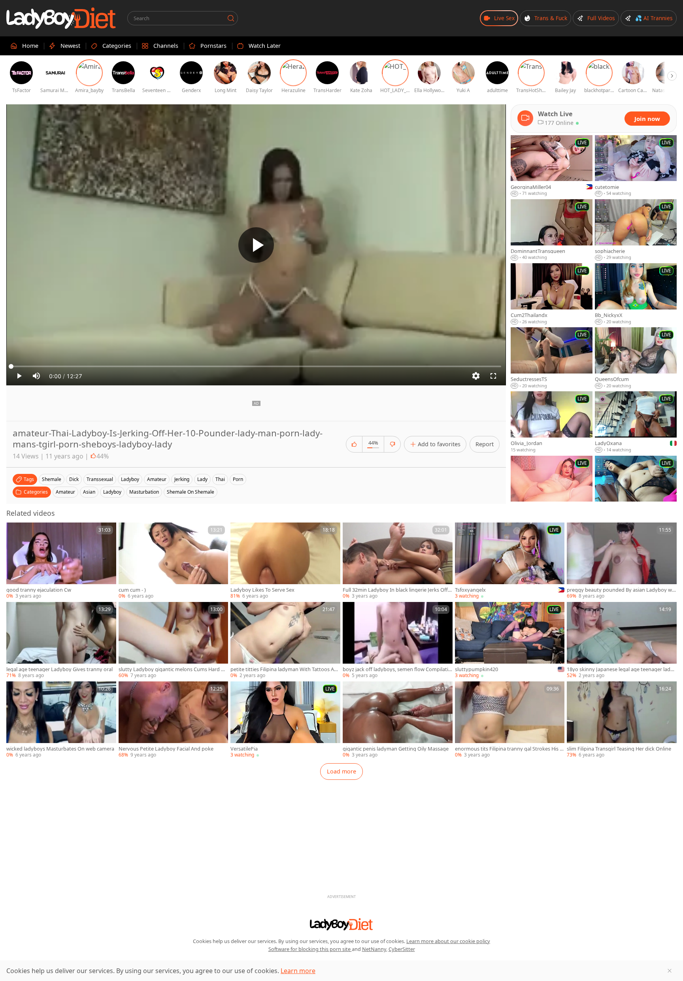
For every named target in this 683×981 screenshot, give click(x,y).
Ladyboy (112, 492)
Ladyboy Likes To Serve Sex (262, 589)
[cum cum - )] (173, 561)
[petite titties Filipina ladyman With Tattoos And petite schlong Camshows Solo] (285, 640)
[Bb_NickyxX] (636, 294)
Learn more (298, 970)
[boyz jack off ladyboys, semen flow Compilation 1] (398, 640)
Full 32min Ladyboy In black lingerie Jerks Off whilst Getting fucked (395, 589)
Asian (89, 492)
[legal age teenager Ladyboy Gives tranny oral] (61, 640)
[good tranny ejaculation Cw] (61, 561)
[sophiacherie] (636, 230)
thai (220, 479)
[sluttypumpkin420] (510, 640)
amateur (156, 479)
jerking (181, 479)
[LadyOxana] (636, 422)
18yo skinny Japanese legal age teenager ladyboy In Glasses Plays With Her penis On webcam (621, 669)
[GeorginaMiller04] (551, 166)
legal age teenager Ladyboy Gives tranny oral (59, 669)
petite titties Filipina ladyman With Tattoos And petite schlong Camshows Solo (283, 669)
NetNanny (374, 949)
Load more (341, 771)
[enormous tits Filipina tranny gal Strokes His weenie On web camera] (510, 719)
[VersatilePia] (285, 719)
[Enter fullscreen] (493, 376)
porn (238, 479)
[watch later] (15, 532)
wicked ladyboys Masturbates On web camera (60, 748)
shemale (51, 479)
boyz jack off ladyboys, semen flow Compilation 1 (397, 669)
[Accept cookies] (669, 971)
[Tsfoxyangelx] (510, 561)
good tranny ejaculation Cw (38, 589)
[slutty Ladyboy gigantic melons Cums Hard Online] (173, 640)
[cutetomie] (636, 166)
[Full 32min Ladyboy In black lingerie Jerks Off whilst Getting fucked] (398, 561)
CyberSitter (402, 949)
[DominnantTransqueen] (551, 230)
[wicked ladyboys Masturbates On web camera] (61, 719)
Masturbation (144, 492)
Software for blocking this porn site (310, 949)
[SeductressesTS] (551, 358)
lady (202, 479)
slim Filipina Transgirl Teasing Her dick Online (619, 748)
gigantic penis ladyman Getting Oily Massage (396, 748)
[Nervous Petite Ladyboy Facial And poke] (173, 719)
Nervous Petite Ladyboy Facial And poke (166, 748)
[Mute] (36, 376)
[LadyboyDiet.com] (61, 18)
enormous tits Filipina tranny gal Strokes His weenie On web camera (509, 748)
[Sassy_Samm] (636, 486)
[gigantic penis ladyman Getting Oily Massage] (398, 719)
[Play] (256, 245)
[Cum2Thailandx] (551, 294)
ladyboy (130, 479)
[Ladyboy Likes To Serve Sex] (285, 561)
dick (74, 479)
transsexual (100, 479)
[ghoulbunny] (551, 486)
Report (484, 444)
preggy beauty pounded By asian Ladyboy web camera (621, 589)
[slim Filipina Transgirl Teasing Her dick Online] (622, 719)
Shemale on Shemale (190, 492)
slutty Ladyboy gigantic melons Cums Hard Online (173, 669)
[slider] (256, 366)
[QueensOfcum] (636, 358)
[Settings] (476, 376)
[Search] (231, 18)
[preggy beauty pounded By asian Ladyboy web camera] (622, 561)
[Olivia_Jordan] (551, 422)
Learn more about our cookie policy (448, 941)
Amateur (65, 492)
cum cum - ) (132, 589)
